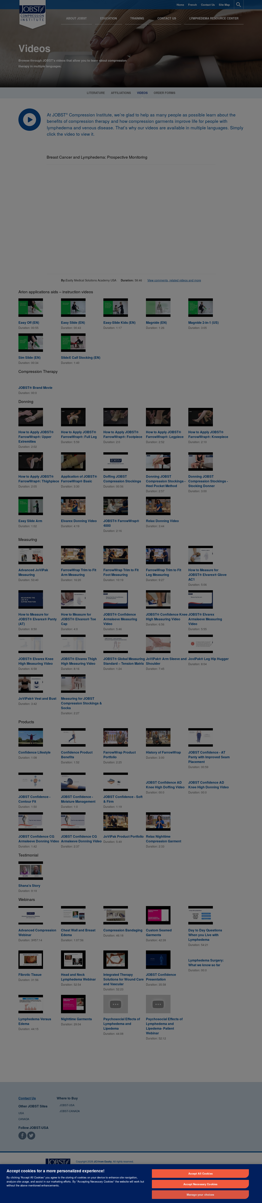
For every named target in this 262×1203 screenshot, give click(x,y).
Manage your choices (200, 1194)
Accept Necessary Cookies (200, 1184)
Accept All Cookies (200, 1173)
